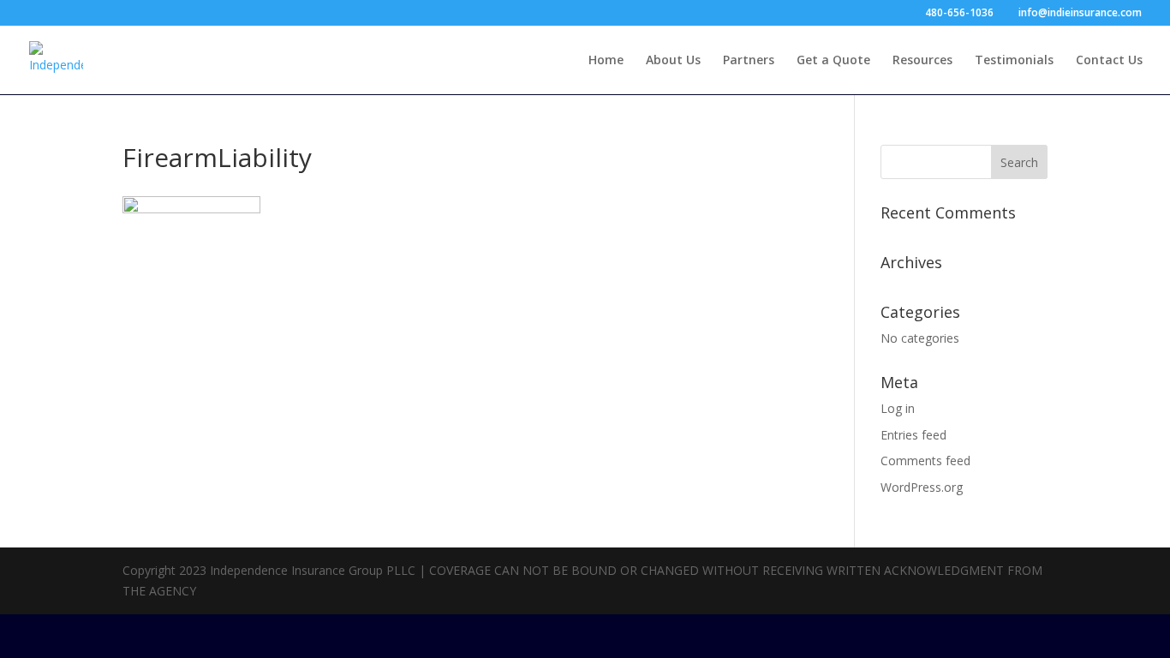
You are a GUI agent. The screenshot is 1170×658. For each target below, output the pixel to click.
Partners (748, 61)
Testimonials (1014, 61)
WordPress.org (921, 487)
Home (606, 61)
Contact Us (1109, 61)
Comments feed (925, 460)
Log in (897, 408)
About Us (673, 61)
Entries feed (913, 435)
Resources (922, 61)
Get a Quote (833, 61)
